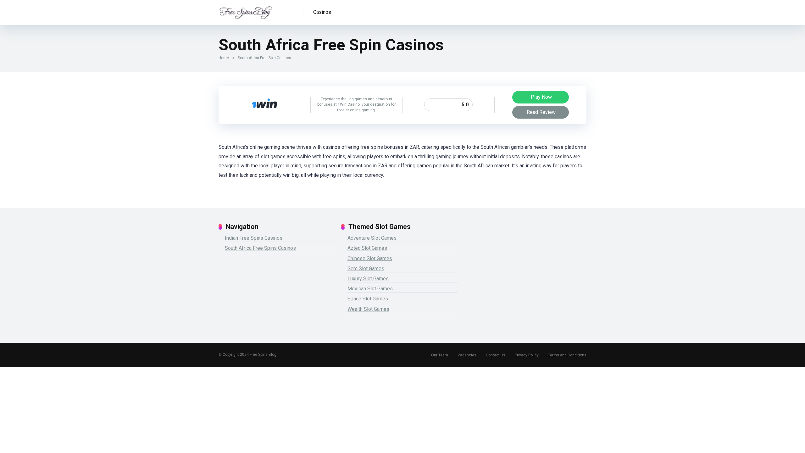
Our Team (439, 355)
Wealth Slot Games (368, 309)
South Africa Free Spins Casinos (260, 248)
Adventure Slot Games (372, 238)
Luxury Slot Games (368, 279)
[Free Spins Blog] (246, 10)
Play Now (541, 97)
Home (224, 58)
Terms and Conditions (567, 355)
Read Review (541, 112)
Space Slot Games (367, 299)
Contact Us (495, 355)
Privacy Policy (527, 355)
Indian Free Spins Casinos (253, 238)
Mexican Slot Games (370, 289)
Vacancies (467, 355)
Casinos (322, 12)
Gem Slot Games (365, 268)
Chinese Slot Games (369, 258)
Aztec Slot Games (367, 248)
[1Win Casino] (264, 116)
